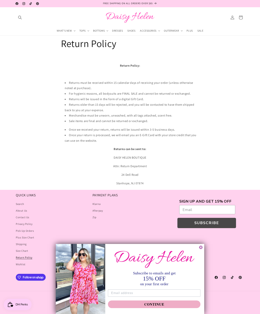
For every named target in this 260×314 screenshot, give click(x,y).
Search (20, 204)
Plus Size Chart (25, 237)
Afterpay (98, 210)
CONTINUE (154, 304)
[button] (20, 17)
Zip (95, 217)
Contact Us (22, 217)
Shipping (21, 244)
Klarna (97, 204)
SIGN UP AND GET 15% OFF (205, 201)
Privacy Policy (24, 224)
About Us (21, 210)
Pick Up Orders (25, 231)
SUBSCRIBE (206, 222)
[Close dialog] (201, 247)
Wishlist (21, 264)
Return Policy (24, 257)
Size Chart (22, 250)
